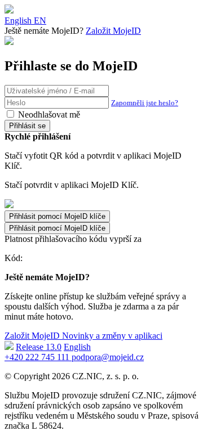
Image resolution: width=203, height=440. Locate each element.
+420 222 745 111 (38, 357)
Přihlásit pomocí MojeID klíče (57, 228)
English (77, 347)
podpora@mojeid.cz (108, 357)
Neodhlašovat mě (49, 114)
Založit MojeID (113, 30)
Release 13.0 (38, 347)
